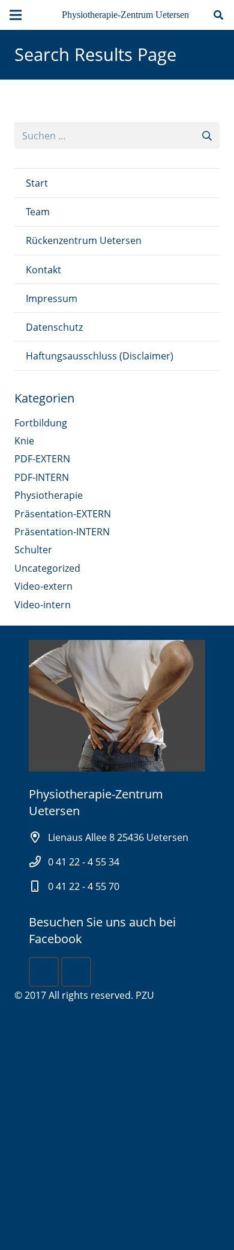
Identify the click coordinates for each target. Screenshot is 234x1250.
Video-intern (42, 604)
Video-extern (43, 586)
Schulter (33, 549)
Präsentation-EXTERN (62, 513)
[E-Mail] (44, 972)
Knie (24, 440)
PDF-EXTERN (42, 458)
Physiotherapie (48, 495)
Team (38, 211)
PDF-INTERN (41, 477)
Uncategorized (47, 568)
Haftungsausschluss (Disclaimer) (99, 355)
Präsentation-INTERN (62, 531)
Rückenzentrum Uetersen (84, 240)
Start (37, 183)
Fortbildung (40, 422)
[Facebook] (76, 972)
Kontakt (43, 269)
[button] (218, 15)
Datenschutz (54, 327)
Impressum (51, 298)
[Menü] (15, 15)
